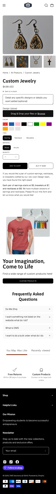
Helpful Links (10, 405)
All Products (16, 72)
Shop (5, 395)
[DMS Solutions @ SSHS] (28, 5)
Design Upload (10, 108)
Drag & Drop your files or (28, 113)
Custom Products (28, 281)
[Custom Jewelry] (9, 61)
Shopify (41, 475)
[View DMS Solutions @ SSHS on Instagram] (5, 462)
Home (5, 72)
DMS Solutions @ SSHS (19, 475)
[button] (46, 5)
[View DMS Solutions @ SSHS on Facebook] (17, 462)
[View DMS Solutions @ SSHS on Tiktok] (11, 462)
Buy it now (41, 166)
